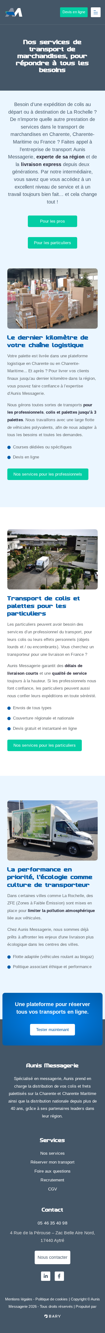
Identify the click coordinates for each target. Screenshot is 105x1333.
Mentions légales (18, 1299)
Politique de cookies (51, 1299)
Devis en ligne (74, 12)
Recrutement (52, 1180)
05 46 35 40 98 (52, 1223)
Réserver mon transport (52, 1162)
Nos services (52, 1153)
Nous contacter (52, 1257)
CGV (52, 1189)
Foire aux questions (52, 1171)
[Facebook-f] (59, 1276)
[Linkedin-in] (45, 1276)
